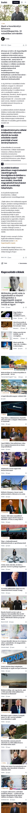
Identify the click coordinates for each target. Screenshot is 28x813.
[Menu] (25, 2)
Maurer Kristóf (4, 622)
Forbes (3, 307)
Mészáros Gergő (16, 338)
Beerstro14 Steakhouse (16, 328)
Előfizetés (16, 2)
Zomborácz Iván (5, 799)
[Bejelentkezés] (21, 2)
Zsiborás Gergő (5, 647)
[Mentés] (26, 45)
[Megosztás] (23, 45)
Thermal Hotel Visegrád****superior (9, 377)
